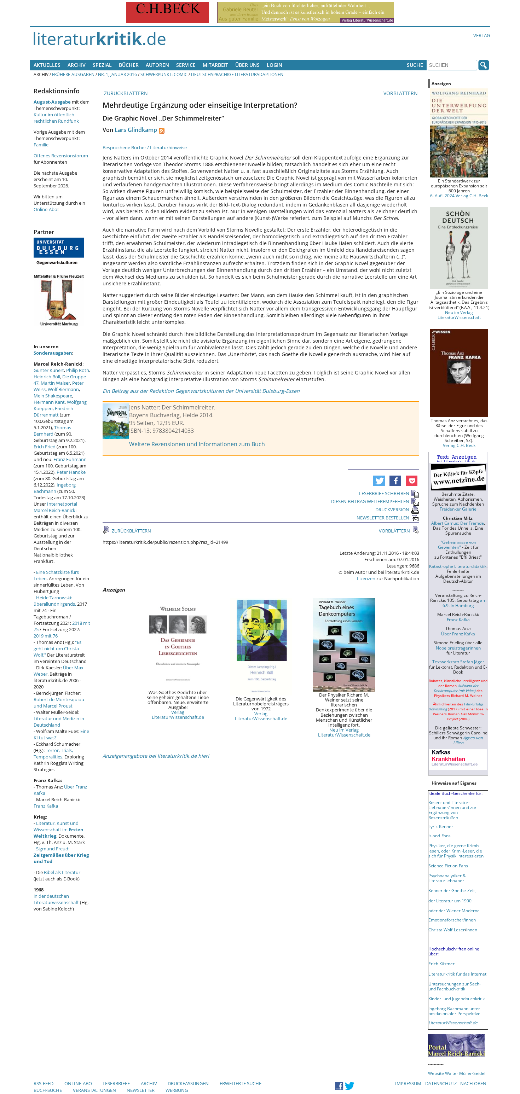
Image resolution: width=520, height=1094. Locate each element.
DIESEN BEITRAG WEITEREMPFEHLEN (370, 501)
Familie (41, 144)
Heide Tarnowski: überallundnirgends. (55, 600)
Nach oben (473, 1083)
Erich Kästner (441, 963)
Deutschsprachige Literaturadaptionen (237, 74)
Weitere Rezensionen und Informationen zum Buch (197, 444)
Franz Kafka (46, 806)
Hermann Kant (49, 402)
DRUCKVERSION (392, 509)
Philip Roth (77, 370)
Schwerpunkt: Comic (163, 74)
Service (186, 65)
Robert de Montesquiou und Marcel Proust (59, 702)
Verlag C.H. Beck (459, 445)
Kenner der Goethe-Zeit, (452, 890)
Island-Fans (439, 835)
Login (274, 65)
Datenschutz (441, 1083)
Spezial (102, 65)
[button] (379, 481)
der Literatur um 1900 (450, 900)
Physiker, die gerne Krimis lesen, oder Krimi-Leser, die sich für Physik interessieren (456, 850)
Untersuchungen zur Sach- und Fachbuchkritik (454, 986)
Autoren (157, 65)
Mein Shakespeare (53, 395)
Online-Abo (45, 209)
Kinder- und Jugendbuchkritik (456, 998)
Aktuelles (47, 65)
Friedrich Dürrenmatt (53, 411)
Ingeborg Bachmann (55, 488)
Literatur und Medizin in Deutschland (59, 721)
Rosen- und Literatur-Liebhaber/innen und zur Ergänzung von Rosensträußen (452, 809)
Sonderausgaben (53, 353)
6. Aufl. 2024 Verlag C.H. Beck (459, 195)
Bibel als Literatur (62, 872)
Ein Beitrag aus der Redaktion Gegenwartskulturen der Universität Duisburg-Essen (201, 391)
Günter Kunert (49, 370)
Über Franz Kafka (458, 633)
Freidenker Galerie (458, 509)
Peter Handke (71, 472)
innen (471, 929)
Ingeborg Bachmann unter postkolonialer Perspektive (454, 1011)
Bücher (129, 65)
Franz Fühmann (70, 459)
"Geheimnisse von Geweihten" (457, 544)
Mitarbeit (215, 65)
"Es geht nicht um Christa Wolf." (57, 648)
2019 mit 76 (46, 636)
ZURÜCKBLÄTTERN (125, 93)
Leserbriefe (116, 1083)
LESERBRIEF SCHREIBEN (384, 493)
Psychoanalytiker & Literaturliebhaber (447, 878)
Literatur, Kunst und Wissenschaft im (58, 829)
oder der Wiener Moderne (454, 910)
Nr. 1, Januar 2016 (117, 74)
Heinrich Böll (47, 376)
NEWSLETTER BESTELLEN (383, 517)
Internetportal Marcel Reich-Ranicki (55, 507)
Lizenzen (366, 578)
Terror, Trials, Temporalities (53, 753)
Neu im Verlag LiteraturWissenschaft (459, 314)
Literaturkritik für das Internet (457, 974)
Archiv (77, 65)
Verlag (481, 35)
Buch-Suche (48, 1090)
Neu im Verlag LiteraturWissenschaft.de (344, 732)
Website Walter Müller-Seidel (456, 1073)
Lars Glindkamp (136, 130)
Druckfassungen (188, 1083)
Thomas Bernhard (52, 430)
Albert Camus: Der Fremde (457, 523)
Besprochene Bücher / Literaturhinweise (145, 147)
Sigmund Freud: (61, 855)
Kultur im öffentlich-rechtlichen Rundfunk (56, 117)
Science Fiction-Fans (448, 865)
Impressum (408, 1083)
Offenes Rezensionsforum (61, 155)
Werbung (177, 1090)
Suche (415, 65)
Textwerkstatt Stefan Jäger (458, 661)
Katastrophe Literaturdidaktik (457, 566)
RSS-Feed (43, 1083)
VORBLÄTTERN (401, 93)
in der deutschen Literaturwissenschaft (56, 899)
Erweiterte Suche (240, 1083)
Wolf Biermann (63, 389)
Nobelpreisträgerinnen (458, 648)
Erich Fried (45, 446)
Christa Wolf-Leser (446, 929)
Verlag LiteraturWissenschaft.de (178, 714)
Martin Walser (55, 383)
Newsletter (141, 1090)
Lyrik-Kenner (440, 826)
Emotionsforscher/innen (452, 920)
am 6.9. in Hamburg (464, 602)
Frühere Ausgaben (73, 74)
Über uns (247, 65)
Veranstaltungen (94, 1090)
